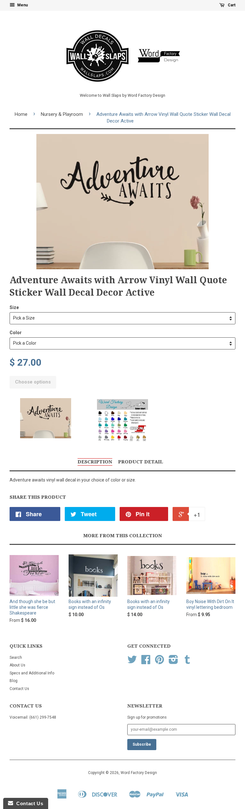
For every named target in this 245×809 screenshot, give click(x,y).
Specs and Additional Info (32, 673)
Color (16, 332)
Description (95, 462)
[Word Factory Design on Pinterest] (159, 662)
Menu (22, 5)
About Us (17, 665)
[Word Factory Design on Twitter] (132, 662)
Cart (231, 5)
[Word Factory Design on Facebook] (146, 662)
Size (14, 307)
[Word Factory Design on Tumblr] (187, 662)
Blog (14, 681)
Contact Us (19, 688)
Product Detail (140, 462)
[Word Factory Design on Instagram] (173, 662)
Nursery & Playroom (62, 114)
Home (21, 114)
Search (16, 657)
